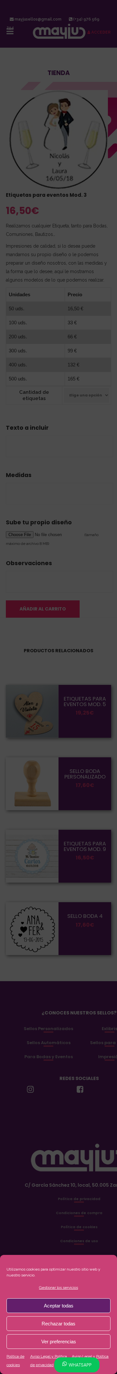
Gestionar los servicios (58, 1287)
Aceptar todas (58, 1305)
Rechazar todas (58, 1323)
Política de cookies (15, 1360)
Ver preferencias (58, 1341)
